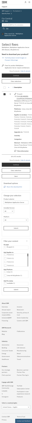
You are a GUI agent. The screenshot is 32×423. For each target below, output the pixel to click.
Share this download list (14, 187)
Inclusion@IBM (6, 318)
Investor (19, 307)
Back (16, 176)
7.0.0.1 (9, 258)
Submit (16, 228)
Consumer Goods (7, 350)
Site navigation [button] (29, 3)
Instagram (5, 397)
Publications (21, 331)
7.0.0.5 (9, 265)
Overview (5, 307)
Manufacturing (21, 350)
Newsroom (20, 310)
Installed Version (9, 208)
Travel (19, 359)
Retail (19, 353)
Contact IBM (6, 416)
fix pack (9, 247)
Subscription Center (23, 389)
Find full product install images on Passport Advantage (15, 59)
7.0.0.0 (9, 255)
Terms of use (21, 416)
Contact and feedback (23, 421)
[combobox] (9, 211)
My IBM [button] (25, 2)
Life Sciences (21, 348)
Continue (16, 75)
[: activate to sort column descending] (10, 88)
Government (6, 356)
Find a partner (6, 375)
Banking (4, 348)
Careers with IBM (22, 321)
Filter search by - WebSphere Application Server (13, 34)
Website (4, 331)
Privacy (4, 420)
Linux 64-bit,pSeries (13, 275)
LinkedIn (4, 391)
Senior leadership (22, 318)
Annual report (6, 310)
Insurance (20, 345)
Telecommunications (23, 356)
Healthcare (5, 359)
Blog (3, 334)
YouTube (19, 386)
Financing (5, 321)
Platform (6, 217)
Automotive (5, 345)
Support (4, 7)
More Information (23, 151)
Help (6, 21)
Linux (8, 272)
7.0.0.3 (9, 262)
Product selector (9, 199)
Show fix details (15, 71)
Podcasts (20, 397)
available (10, 283)
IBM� (4, 2)
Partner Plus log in (23, 375)
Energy (4, 353)
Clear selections (16, 81)
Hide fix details (25, 71)
